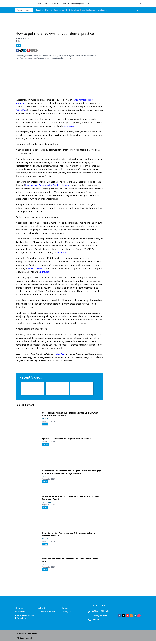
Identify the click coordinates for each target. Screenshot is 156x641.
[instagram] (139, 615)
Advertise (42, 608)
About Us (19, 608)
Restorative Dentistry (88, 10)
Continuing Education (79, 3)
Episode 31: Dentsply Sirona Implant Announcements (66, 438)
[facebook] (17, 50)
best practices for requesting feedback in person (48, 185)
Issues (54, 3)
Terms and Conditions (47, 611)
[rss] (131, 615)
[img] (24, 3)
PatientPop (21, 110)
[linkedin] (25, 50)
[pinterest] (28, 50)
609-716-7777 (98, 619)
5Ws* (47, 10)
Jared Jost (22, 41)
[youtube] (127, 615)
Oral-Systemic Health (72, 10)
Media (45, 3)
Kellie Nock (46, 418)
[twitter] (21, 50)
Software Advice (35, 268)
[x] (123, 615)
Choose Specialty (23, 10)
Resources (64, 3)
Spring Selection (102, 10)
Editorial (65, 608)
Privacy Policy (67, 611)
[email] (32, 50)
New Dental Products (57, 10)
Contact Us (20, 611)
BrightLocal (69, 126)
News (38, 3)
